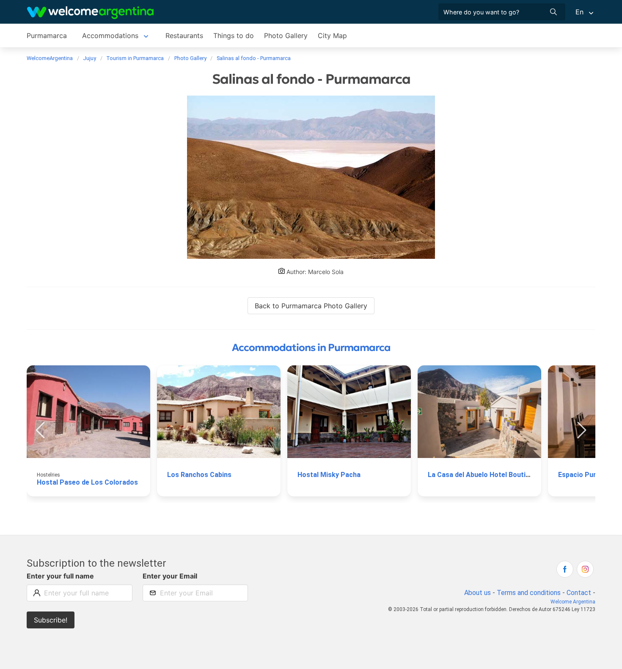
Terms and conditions (529, 593)
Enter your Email (170, 576)
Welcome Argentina (572, 602)
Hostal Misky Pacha (329, 475)
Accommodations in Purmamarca (311, 347)
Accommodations (110, 35)
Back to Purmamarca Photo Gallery (311, 306)
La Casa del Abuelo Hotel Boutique (482, 475)
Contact (579, 593)
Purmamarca (47, 35)
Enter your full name (60, 576)
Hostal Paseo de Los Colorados (87, 482)
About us (477, 593)
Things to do (233, 35)
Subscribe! (50, 620)
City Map (332, 35)
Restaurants (184, 35)
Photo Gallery (286, 35)
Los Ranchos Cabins (199, 475)
